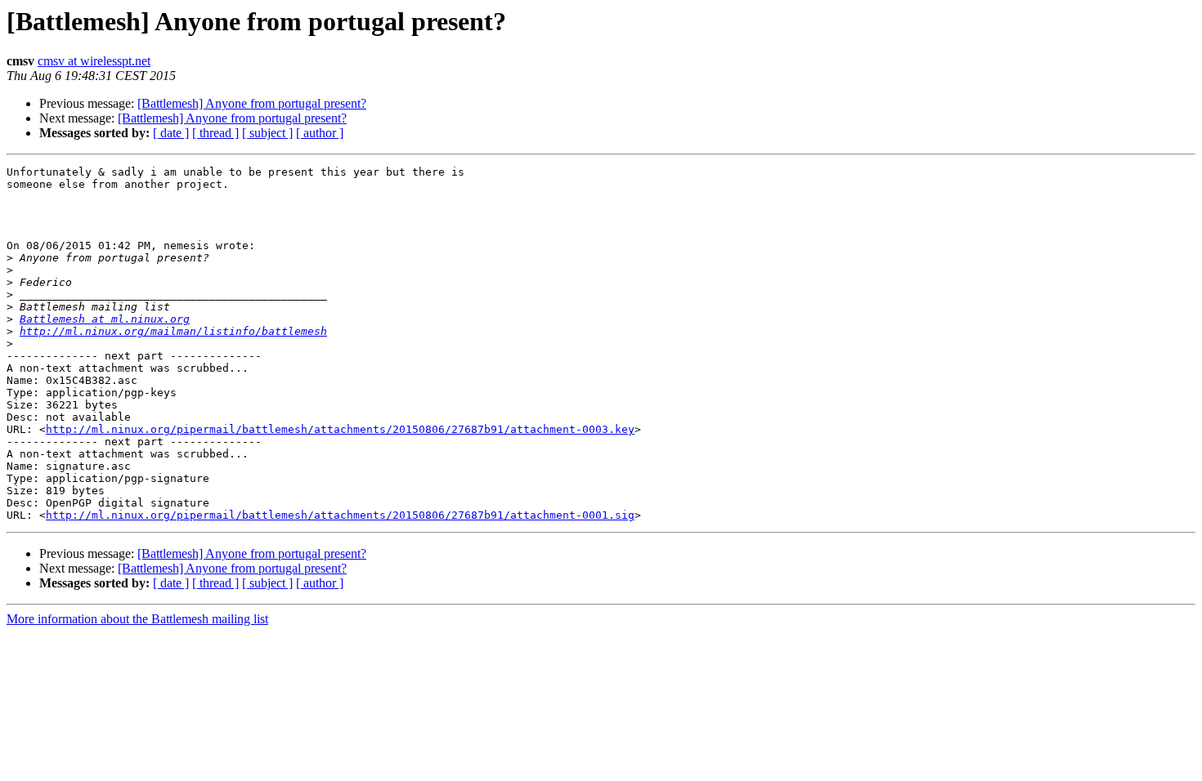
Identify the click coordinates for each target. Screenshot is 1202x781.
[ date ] (171, 133)
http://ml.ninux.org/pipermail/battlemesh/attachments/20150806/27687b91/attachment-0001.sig (340, 515)
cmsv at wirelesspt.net (94, 61)
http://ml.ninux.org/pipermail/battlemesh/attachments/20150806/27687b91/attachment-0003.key (340, 429)
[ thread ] (215, 133)
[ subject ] (267, 133)
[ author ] (319, 133)
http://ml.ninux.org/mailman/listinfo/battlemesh (173, 331)
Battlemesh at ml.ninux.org (105, 319)
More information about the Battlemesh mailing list (137, 619)
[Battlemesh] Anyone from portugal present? (251, 103)
